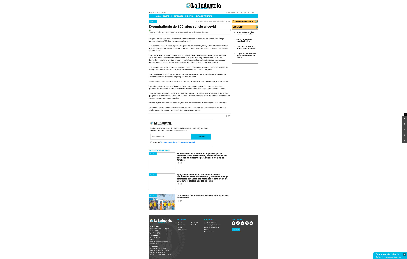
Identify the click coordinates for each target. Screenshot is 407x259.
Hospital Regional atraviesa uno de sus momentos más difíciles (246, 55)
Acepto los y (174, 142)
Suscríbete (201, 136)
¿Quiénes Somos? (210, 222)
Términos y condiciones (168, 142)
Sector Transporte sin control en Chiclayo (244, 40)
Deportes (189, 16)
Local (158, 16)
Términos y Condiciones (212, 225)
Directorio (207, 229)
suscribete (236, 230)
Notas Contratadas (204, 16)
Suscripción (230, 12)
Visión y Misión (209, 232)
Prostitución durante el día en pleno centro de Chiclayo (246, 47)
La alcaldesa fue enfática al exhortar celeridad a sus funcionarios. (203, 196)
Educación (167, 16)
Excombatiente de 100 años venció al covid (182, 26)
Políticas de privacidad (187, 142)
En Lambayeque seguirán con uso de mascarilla (245, 33)
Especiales (178, 16)
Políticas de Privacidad (212, 227)
